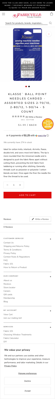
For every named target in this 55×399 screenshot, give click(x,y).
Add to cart (27, 195)
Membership (9, 298)
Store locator (9, 287)
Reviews (7, 284)
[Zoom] (48, 34)
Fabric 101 (8, 263)
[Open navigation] (3, 14)
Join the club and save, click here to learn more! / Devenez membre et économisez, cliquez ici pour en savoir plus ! (27, 5)
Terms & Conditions (13, 249)
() (27, 117)
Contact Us (9, 242)
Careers (7, 291)
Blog (6, 301)
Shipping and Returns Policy (16, 246)
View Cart (8, 314)
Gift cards (8, 294)
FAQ (6, 260)
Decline (27, 381)
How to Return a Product (15, 267)
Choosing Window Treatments (18, 334)
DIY (5, 341)
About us (8, 280)
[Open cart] (51, 13)
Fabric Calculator (11, 338)
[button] (27, 135)
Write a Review (35, 117)
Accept (27, 390)
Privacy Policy (10, 253)
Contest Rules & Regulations (17, 256)
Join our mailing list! (13, 318)
